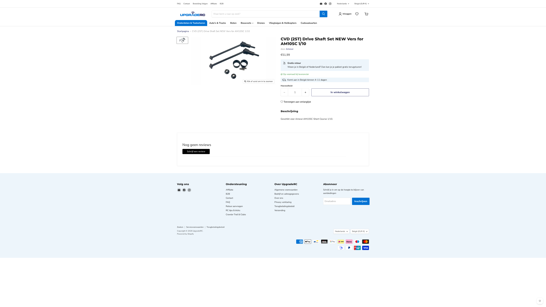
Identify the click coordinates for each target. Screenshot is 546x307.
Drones (261, 23)
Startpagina (183, 31)
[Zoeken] (323, 14)
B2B (222, 4)
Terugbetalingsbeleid (284, 206)
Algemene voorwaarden (286, 189)
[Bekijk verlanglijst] (356, 14)
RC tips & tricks (233, 210)
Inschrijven (360, 201)
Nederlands (342, 3)
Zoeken (180, 227)
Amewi (289, 49)
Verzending (279, 210)
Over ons (278, 198)
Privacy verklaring (282, 202)
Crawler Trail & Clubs (236, 214)
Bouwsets (246, 23)
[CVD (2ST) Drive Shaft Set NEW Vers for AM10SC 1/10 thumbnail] (182, 40)
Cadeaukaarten (309, 23)
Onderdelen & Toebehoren (191, 23)
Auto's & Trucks (217, 23)
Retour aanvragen (234, 206)
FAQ (179, 4)
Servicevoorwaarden (194, 227)
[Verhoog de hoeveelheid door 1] (305, 92)
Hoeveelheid (286, 86)
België (360, 3)
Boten (233, 23)
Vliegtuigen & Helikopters (282, 23)
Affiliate (213, 4)
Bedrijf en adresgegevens (286, 193)
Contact (186, 4)
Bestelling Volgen (200, 4)
